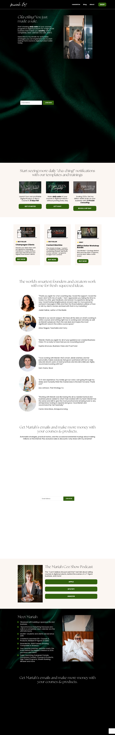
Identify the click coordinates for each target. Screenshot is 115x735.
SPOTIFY (71, 589)
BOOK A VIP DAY (84, 208)
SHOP (102, 4)
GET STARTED (30, 206)
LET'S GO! (57, 206)
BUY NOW (21, 259)
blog (85, 4)
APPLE (71, 582)
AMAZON (71, 596)
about (92, 4)
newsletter (76, 4)
